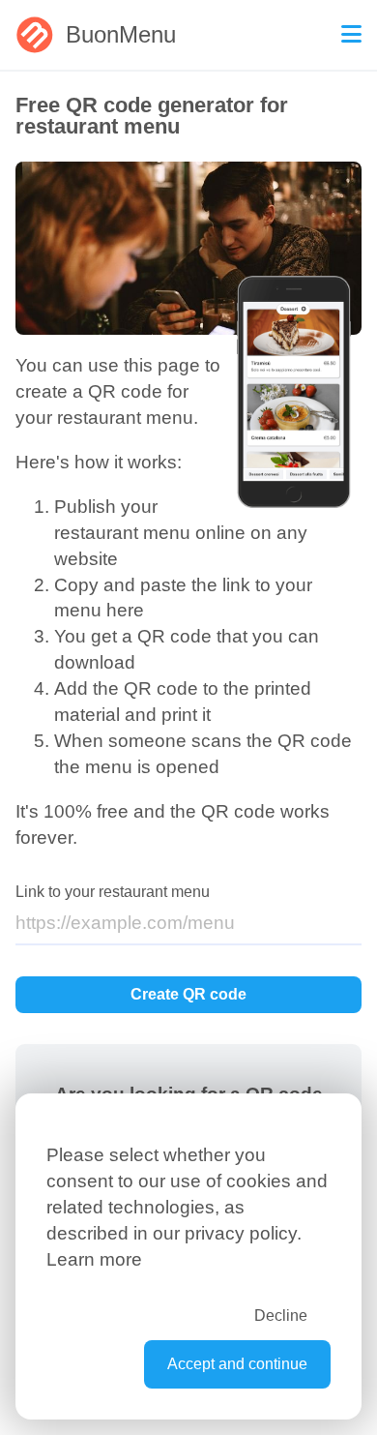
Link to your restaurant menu (112, 891)
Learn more (94, 1259)
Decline (280, 1315)
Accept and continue (237, 1364)
